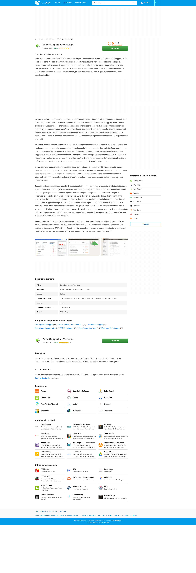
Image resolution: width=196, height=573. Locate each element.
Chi (36, 511)
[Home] (36, 39)
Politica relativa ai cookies (68, 515)
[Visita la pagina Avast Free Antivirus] (115, 44)
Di (47, 48)
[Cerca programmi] (133, 3)
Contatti (43, 511)
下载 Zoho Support (67, 328)
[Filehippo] (42, 3)
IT (156, 3)
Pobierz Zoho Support (95, 324)
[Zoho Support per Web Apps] (37, 46)
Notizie (58, 3)
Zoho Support (58, 44)
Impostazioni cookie (129, 515)
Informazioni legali (105, 515)
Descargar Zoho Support (44, 324)
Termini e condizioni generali (45, 515)
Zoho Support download (87, 328)
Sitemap (63, 511)
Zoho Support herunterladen (45, 328)
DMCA (116, 515)
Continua (145, 224)
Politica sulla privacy (88, 515)
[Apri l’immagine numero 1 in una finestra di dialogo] (84, 247)
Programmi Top (81, 3)
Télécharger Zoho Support (110, 328)
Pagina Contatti (42, 378)
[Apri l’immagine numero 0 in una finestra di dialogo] (51, 247)
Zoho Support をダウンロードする (70, 324)
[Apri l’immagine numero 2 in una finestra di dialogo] (117, 247)
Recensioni (67, 3)
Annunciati (53, 511)
